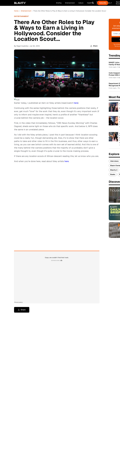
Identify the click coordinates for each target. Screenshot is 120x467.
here (76, 103)
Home (16, 11)
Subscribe (102, 3)
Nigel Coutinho (22, 46)
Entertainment (26, 11)
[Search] (93, 3)
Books (112, 174)
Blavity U (113, 170)
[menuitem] (90, 3)
